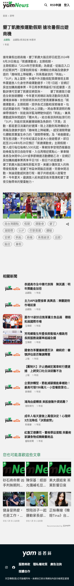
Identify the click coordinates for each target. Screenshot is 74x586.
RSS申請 (55, 5)
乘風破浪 (43, 237)
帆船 (18, 237)
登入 (67, 5)
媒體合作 (24, 571)
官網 (7, 237)
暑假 (18, 244)
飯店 (7, 244)
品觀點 (7, 39)
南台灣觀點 (11, 224)
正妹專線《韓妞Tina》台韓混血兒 (59, 513)
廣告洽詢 (56, 564)
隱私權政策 (40, 564)
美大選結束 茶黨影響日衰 (60, 483)
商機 (30, 237)
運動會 (39, 224)
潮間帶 (8, 231)
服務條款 (24, 564)
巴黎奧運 (35, 231)
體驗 (49, 231)
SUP (21, 231)
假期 (27, 224)
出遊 (58, 237)
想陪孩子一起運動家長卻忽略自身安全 (36, 513)
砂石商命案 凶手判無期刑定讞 (13, 483)
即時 (12, 15)
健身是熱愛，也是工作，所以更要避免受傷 (13, 513)
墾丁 (52, 224)
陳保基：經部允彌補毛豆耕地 (36, 483)
